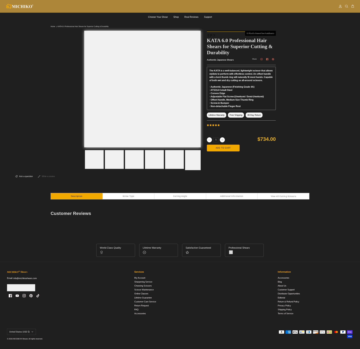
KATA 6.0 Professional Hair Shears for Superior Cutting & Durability (83, 27)
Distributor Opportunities (289, 294)
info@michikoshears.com (25, 278)
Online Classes (141, 294)
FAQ (136, 309)
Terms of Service (285, 313)
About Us (282, 286)
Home (53, 27)
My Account (139, 278)
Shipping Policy (285, 309)
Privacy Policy (284, 305)
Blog (280, 282)
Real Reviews (191, 17)
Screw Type (128, 196)
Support (208, 17)
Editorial (281, 297)
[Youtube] (17, 295)
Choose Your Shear (158, 17)
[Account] (340, 6)
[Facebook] (10, 295)
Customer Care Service (145, 301)
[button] (213, 125)
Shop (176, 17)
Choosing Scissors (143, 286)
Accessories (140, 313)
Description (76, 196)
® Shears (20, 339)
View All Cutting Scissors (283, 196)
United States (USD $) (19, 332)
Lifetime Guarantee (143, 297)
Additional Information (231, 196)
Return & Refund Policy (288, 301)
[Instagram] (24, 295)
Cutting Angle (180, 196)
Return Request (141, 305)
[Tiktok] (38, 295)
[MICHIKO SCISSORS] (20, 6)
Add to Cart (223, 148)
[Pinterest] (31, 295)
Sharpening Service (143, 282)
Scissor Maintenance (144, 290)
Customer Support (286, 290)
